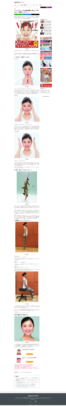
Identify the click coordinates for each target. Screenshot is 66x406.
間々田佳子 (27, 372)
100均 (46, 90)
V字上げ (22, 372)
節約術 (45, 92)
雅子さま (44, 90)
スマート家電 (42, 91)
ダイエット (48, 92)
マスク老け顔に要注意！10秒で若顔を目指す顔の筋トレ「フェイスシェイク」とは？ (26, 386)
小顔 (24, 372)
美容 (41, 90)
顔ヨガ (31, 372)
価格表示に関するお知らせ (46, 96)
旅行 (48, 90)
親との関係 (42, 92)
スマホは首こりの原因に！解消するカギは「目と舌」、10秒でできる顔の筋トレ (25, 385)
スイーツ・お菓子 (47, 91)
